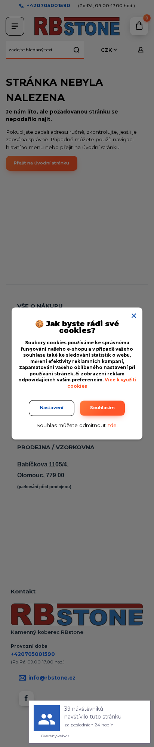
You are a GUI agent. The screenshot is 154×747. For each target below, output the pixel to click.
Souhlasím (102, 408)
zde (112, 425)
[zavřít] (134, 315)
